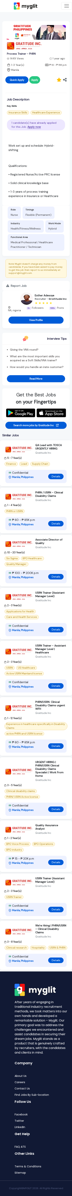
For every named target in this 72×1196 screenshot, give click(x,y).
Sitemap (20, 1172)
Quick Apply (17, 80)
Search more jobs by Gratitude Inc (34, 425)
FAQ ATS (20, 1146)
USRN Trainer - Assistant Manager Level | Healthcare (50, 649)
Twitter (19, 1120)
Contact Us (22, 1088)
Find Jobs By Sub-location (32, 1095)
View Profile (36, 320)
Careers (20, 1082)
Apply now (34, 126)
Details (56, 476)
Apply (34, 80)
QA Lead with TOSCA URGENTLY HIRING (48, 446)
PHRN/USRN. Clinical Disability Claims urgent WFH (50, 705)
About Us (20, 1076)
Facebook (21, 1114)
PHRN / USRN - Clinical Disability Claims (49, 494)
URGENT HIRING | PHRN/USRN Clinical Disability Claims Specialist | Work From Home (49, 768)
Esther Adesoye (44, 295)
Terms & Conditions (28, 1166)
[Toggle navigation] (66, 6)
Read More (36, 378)
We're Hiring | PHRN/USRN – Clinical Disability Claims (50, 929)
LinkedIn (20, 1127)
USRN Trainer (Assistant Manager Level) (50, 594)
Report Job (18, 286)
